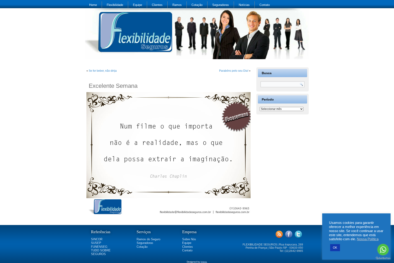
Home (93, 5)
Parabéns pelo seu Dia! (233, 70)
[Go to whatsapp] (383, 249)
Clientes (157, 5)
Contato (264, 5)
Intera (204, 261)
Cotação (197, 5)
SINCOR (96, 239)
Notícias (244, 5)
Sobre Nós (189, 239)
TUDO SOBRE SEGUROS (101, 252)
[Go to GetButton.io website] (383, 258)
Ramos (177, 5)
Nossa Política (367, 239)
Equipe (137, 5)
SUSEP (96, 243)
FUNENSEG (99, 246)
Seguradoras (220, 5)
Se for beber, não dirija (103, 70)
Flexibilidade (115, 5)
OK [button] (335, 247)
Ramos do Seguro (148, 239)
